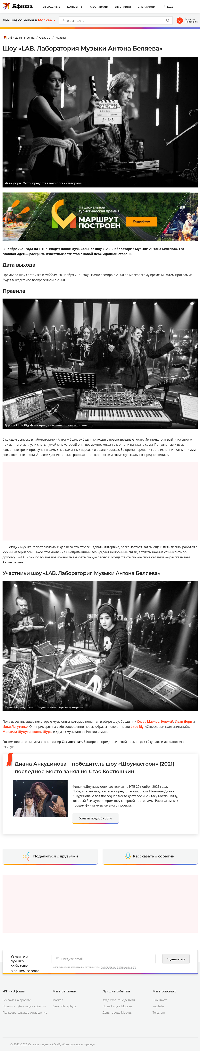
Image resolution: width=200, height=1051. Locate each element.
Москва (58, 1000)
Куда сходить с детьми (119, 1000)
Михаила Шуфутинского (22, 732)
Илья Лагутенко (15, 726)
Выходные (51, 6)
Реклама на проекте (191, 20)
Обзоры (44, 37)
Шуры (47, 732)
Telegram (159, 1012)
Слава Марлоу (148, 721)
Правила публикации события (24, 1006)
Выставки (123, 6)
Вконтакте (160, 1000)
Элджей (167, 721)
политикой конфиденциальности (118, 966)
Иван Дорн (183, 721)
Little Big (137, 726)
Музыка (60, 37)
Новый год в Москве (117, 1006)
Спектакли (146, 6)
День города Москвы (117, 1012)
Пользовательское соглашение (25, 1012)
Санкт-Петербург (64, 1006)
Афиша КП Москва (21, 37)
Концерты (75, 6)
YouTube (158, 1006)
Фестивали (99, 6)
